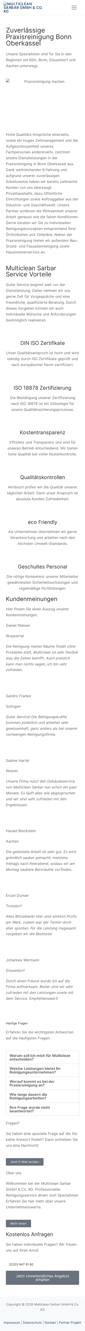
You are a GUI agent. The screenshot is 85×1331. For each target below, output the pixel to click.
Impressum (12, 1322)
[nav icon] (74, 7)
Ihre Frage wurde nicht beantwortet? (30, 1109)
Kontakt (50, 1322)
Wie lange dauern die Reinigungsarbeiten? (28, 1096)
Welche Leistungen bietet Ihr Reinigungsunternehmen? (35, 1070)
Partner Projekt (70, 1322)
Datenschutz (32, 1322)
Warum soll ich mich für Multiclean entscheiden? (40, 1057)
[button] (42, 1057)
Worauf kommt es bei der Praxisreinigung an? (32, 1083)
